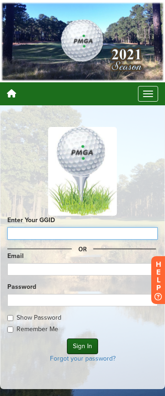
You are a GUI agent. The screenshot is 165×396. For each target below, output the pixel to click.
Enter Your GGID (31, 220)
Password (21, 287)
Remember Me (37, 329)
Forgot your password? (83, 358)
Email (15, 256)
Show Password (38, 317)
